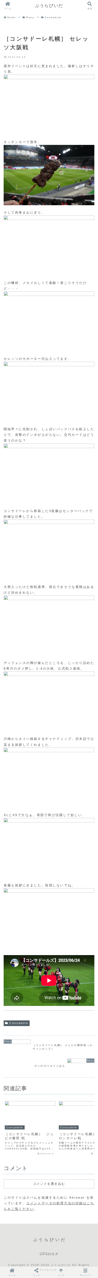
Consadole (18, 1023)
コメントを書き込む (49, 1184)
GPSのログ (49, 1254)
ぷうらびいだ (49, 5)
